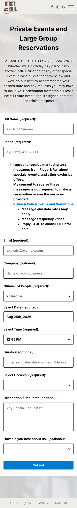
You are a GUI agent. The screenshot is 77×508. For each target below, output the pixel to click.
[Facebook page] (52, 7)
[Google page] (63, 7)
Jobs (28, 503)
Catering (62, 503)
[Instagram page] (58, 7)
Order (13, 503)
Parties (43, 503)
